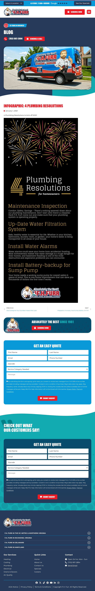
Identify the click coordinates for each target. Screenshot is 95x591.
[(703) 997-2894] (5, 39)
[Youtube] (51, 583)
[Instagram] (58, 583)
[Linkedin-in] (55, 583)
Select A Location (12, 3)
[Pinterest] (47, 583)
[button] (89, 12)
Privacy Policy (71, 389)
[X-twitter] (40, 583)
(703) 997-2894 (15, 38)
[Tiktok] (44, 583)
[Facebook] (37, 583)
